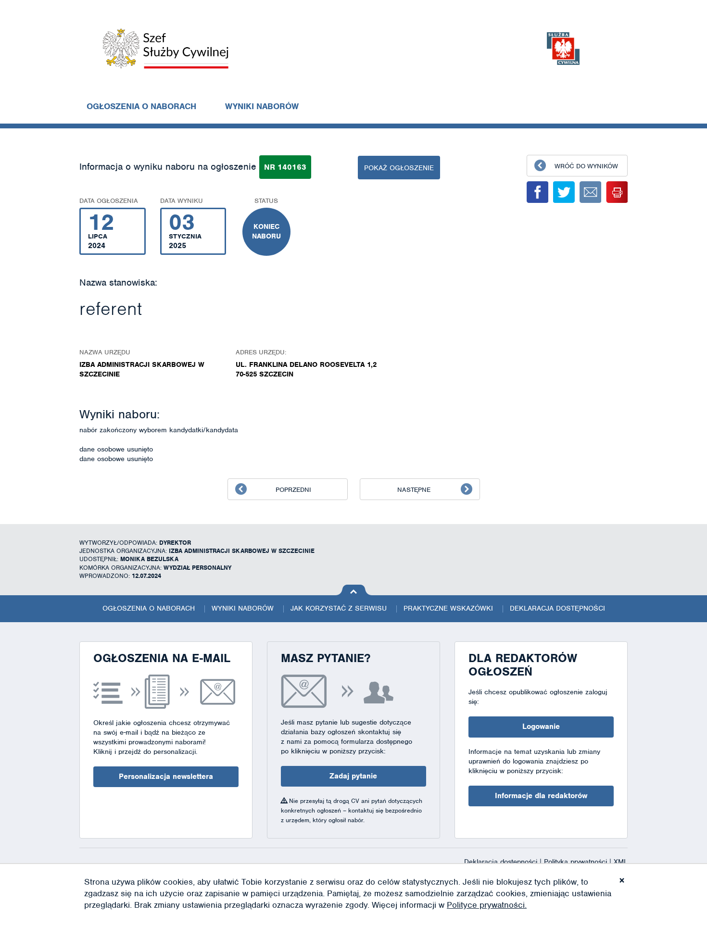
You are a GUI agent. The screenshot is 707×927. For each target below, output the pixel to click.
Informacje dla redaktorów (541, 796)
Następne (413, 490)
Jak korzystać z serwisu (338, 608)
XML (621, 861)
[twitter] (564, 192)
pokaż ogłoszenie (399, 167)
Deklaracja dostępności (557, 608)
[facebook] (537, 192)
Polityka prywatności (576, 861)
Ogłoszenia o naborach (141, 106)
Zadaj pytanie (353, 776)
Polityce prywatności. (487, 905)
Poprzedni (293, 490)
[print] (617, 192)
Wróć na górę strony (354, 590)
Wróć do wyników (586, 166)
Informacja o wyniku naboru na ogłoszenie (167, 167)
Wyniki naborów (262, 106)
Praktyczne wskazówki (448, 608)
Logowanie (541, 726)
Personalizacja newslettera (166, 776)
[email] (590, 192)
